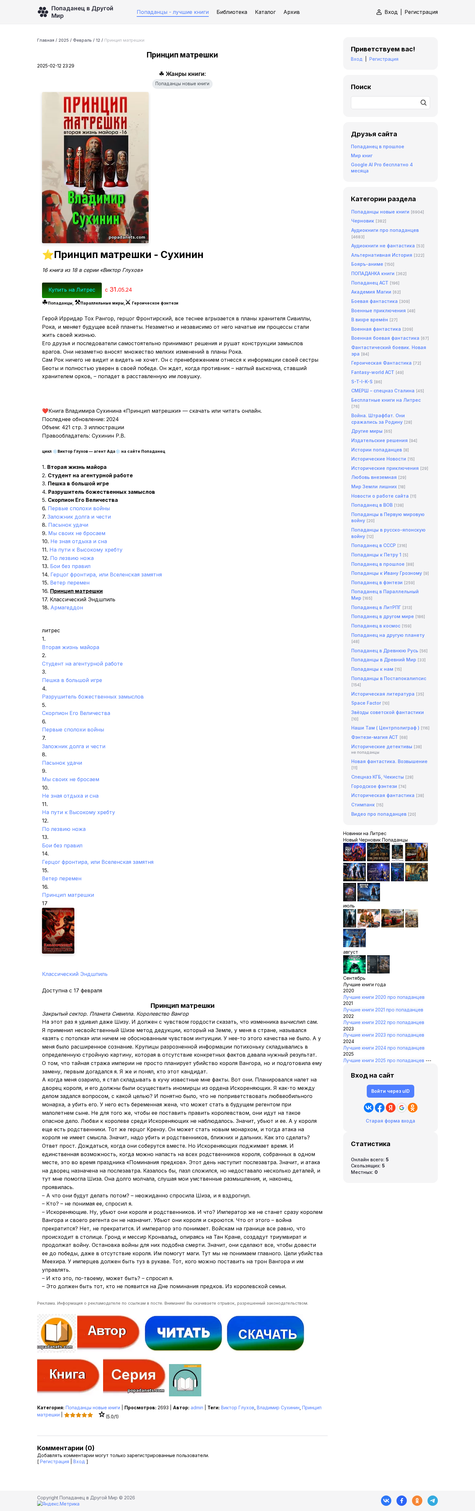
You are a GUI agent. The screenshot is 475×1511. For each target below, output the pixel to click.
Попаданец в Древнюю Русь (384, 650)
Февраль (82, 40)
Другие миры (367, 431)
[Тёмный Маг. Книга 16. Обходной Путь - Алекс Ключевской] (397, 879)
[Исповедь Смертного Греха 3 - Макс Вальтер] (354, 972)
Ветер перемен (70, 582)
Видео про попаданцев (378, 814)
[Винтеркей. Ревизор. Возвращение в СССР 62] (397, 859)
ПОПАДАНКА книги (373, 273)
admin (197, 1407)
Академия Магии (371, 292)
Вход (391, 12)
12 (98, 40)
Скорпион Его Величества (76, 713)
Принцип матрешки (68, 895)
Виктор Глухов (237, 1407)
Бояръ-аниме (367, 264)
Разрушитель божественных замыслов (93, 696)
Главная (45, 40)
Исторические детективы (381, 746)
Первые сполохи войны (79, 508)
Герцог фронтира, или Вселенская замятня (106, 574)
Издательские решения (379, 440)
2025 (63, 40)
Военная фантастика (376, 329)
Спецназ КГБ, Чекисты (377, 777)
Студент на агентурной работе (82, 663)
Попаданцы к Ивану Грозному (386, 573)
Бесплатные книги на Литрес (386, 400)
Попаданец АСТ (369, 282)
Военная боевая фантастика (385, 338)
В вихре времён (369, 319)
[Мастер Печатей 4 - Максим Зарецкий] (416, 879)
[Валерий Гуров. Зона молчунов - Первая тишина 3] (416, 859)
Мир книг (362, 155)
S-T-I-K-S (362, 381)
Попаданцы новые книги (182, 83)
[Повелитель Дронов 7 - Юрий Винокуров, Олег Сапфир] (354, 879)
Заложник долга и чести (79, 516)
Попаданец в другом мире (382, 616)
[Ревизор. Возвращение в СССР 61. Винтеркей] (392, 925)
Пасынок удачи (68, 525)
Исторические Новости (378, 458)
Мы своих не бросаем (76, 533)
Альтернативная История (381, 255)
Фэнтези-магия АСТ (374, 737)
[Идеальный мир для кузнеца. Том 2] (354, 859)
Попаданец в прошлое (377, 146)
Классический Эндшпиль (75, 974)
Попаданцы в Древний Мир (383, 659)
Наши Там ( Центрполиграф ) (385, 727)
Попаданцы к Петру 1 (376, 554)
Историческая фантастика (383, 795)
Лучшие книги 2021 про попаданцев (383, 1009)
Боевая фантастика (374, 301)
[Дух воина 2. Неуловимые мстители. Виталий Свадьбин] (411, 925)
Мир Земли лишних (374, 486)
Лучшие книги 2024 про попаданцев (384, 1047)
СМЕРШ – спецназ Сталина (383, 390)
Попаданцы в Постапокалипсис (388, 678)
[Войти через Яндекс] (391, 1108)
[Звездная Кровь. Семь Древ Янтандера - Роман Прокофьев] (378, 859)
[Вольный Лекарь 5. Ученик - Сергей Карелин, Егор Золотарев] (354, 945)
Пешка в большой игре (72, 680)
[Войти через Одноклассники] (412, 1108)
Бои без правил (70, 566)
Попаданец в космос (375, 625)
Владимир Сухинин (278, 1407)
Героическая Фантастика (381, 363)
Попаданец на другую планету (388, 635)
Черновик (362, 220)
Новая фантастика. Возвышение (389, 761)
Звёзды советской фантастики (387, 712)
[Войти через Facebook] (380, 1108)
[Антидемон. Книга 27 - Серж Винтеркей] (349, 925)
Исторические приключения (385, 468)
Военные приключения (378, 310)
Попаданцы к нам (372, 669)
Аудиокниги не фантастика (383, 245)
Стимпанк (363, 804)
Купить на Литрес (71, 289)
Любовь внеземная (374, 477)
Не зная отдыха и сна (78, 541)
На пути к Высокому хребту (85, 549)
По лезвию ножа (72, 558)
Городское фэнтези (374, 786)
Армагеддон (66, 607)
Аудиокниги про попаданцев (385, 230)
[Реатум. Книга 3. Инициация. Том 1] (349, 899)
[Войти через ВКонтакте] (369, 1108)
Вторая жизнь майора (70, 647)
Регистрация (421, 12)
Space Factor (366, 703)
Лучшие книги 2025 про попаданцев (383, 1060)
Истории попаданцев (376, 449)
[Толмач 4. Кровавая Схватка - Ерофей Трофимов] (378, 972)
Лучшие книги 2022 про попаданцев (383, 1022)
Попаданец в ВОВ (372, 505)
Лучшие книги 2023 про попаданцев (383, 1035)
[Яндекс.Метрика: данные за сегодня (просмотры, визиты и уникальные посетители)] (58, 1504)
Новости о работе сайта (380, 496)
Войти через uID (390, 1091)
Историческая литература (383, 694)
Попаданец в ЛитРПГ (376, 607)
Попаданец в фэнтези (377, 582)
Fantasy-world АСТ (372, 372)
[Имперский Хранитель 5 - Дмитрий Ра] (378, 879)
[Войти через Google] (401, 1108)
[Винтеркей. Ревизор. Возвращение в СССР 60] (368, 925)
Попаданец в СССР (373, 545)
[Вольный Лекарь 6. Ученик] (368, 899)
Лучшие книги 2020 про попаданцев (384, 997)
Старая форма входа (390, 1120)
